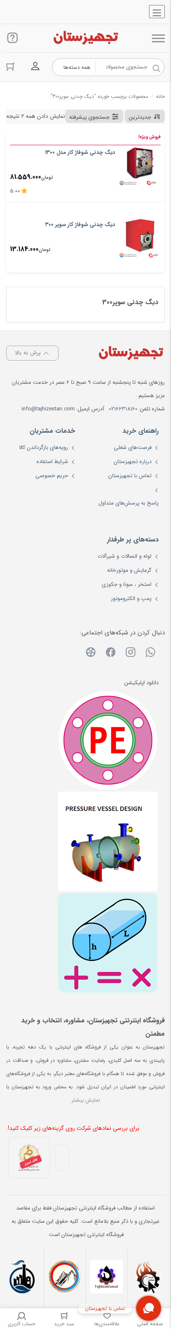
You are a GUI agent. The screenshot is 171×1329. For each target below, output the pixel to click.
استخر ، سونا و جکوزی (126, 584)
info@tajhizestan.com (48, 409)
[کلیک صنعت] (148, 1277)
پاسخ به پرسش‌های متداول (128, 503)
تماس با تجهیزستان (129, 475)
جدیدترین (140, 117)
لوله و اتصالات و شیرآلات (124, 556)
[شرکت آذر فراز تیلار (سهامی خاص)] (64, 1277)
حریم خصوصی (51, 475)
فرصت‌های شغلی (132, 447)
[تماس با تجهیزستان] (148, 1308)
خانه (160, 96)
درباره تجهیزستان (132, 461)
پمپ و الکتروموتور (131, 598)
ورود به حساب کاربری (35, 66)
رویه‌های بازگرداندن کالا (43, 447)
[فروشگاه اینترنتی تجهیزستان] (85, 38)
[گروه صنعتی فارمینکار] (22, 1277)
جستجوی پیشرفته (89, 117)
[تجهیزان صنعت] (106, 1277)
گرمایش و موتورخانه (129, 570)
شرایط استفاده (52, 461)
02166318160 (123, 409)
